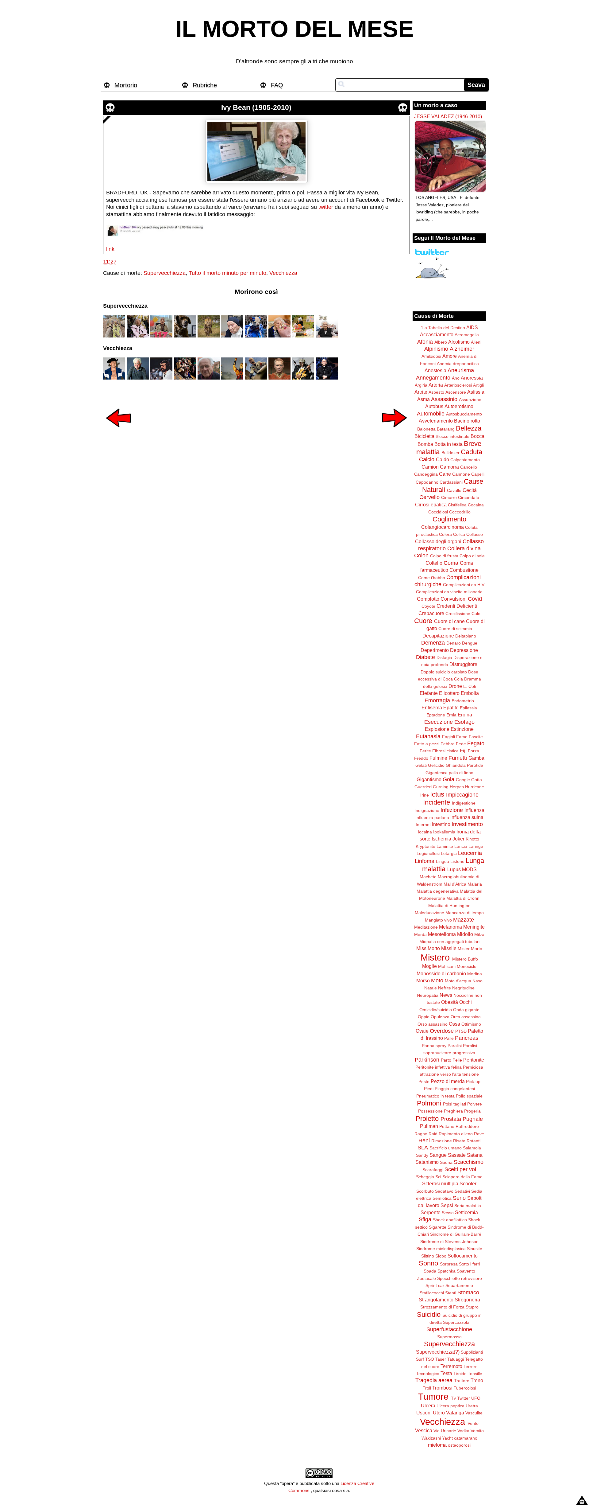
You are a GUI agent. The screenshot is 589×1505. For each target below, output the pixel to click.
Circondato (468, 497)
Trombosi (442, 1387)
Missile (448, 948)
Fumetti (457, 758)
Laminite (445, 846)
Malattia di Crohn (462, 898)
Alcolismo (459, 342)
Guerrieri (423, 786)
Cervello (429, 497)
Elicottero (449, 693)
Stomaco (468, 1292)
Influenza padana (432, 817)
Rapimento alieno (456, 1133)
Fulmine (438, 758)
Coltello (433, 563)
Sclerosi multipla (440, 1183)
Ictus (437, 794)
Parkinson (427, 1060)
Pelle (457, 1060)
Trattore (461, 1380)
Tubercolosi (465, 1388)
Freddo (421, 758)
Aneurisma (461, 370)
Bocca (477, 436)
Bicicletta (424, 436)
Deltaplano (465, 636)
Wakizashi (431, 1438)
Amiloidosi (431, 356)
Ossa (454, 1024)
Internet (423, 824)
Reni (424, 1140)
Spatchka (446, 1271)
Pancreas (466, 1038)
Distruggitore (463, 664)
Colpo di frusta (444, 555)
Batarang (446, 429)
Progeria (472, 1111)
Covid (475, 599)
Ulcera (428, 1405)
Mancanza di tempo (464, 912)
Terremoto (451, 1366)
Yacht (447, 1438)
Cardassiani (451, 482)
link (110, 249)
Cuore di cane (449, 621)
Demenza (433, 643)
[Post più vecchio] (394, 431)
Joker (458, 838)
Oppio (423, 1016)
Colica (459, 534)
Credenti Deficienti (457, 606)
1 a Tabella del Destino (443, 327)
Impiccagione (462, 795)
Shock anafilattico (450, 1219)
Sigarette (437, 1227)
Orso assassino (433, 1024)
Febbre (448, 743)
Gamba (476, 758)
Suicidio (429, 1314)
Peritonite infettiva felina (438, 1067)
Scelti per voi (460, 1169)
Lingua (442, 861)
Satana (475, 1155)
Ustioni (424, 1412)
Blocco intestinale (452, 436)
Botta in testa (448, 444)
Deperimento (435, 650)
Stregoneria (467, 1299)
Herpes (457, 786)
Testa (446, 1373)
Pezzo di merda (448, 1081)
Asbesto (436, 392)
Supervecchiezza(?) (438, 1352)
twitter (325, 207)
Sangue (438, 1155)
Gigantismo (429, 779)
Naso (477, 980)
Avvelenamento (436, 420)
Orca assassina (466, 1016)
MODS (469, 869)
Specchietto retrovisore (459, 1278)
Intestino (441, 824)
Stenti (450, 1292)
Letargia (449, 853)
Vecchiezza (283, 273)
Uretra (472, 1405)
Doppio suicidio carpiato (444, 671)
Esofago (464, 722)
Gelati (421, 765)
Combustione (464, 570)
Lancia (460, 846)
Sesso (448, 1212)
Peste (423, 1081)
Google (463, 779)
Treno (477, 1380)
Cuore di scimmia (455, 628)
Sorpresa (449, 1263)
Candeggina (426, 474)
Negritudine (463, 987)
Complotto (428, 599)
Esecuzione (438, 722)
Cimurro (449, 497)
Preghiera (453, 1111)
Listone (457, 861)
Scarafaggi (432, 1169)
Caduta (471, 452)
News (446, 995)
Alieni (476, 342)
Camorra (449, 467)
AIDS (472, 327)
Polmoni (429, 1103)
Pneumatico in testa (435, 1096)
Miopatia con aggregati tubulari (449, 941)
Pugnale (473, 1119)
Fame (462, 736)
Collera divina (464, 548)
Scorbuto (425, 1191)
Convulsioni (454, 599)
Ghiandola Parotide (464, 765)
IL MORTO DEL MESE (294, 29)
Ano (456, 378)
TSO (429, 1359)
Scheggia (425, 1176)
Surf (420, 1359)
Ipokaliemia (444, 831)
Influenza (474, 810)
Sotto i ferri (469, 1263)
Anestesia (435, 370)
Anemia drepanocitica (458, 363)
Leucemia (470, 853)
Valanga (455, 1412)
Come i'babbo (431, 577)
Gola (448, 779)
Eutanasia (428, 736)
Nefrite (444, 987)
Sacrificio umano (445, 1147)
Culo (476, 613)
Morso (423, 980)
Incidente (436, 802)
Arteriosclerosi (458, 385)
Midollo (465, 934)
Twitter (463, 1398)
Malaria (475, 884)
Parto (446, 1060)
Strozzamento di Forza (442, 1306)
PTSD (461, 1031)
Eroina (465, 714)
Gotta (476, 779)
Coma (451, 563)
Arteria (436, 385)
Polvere (474, 1103)
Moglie (429, 966)
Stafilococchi (432, 1292)
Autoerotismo (459, 406)
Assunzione (470, 399)
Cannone (461, 474)
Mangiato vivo (438, 920)
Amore (449, 356)
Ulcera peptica (450, 1405)
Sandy (422, 1155)
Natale (430, 987)
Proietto (427, 1118)
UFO (475, 1398)
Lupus (454, 869)
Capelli (477, 474)
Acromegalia (467, 334)
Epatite (451, 707)
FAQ (277, 85)
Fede (461, 743)
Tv (453, 1398)
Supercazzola (456, 1322)
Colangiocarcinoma (442, 527)
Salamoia (472, 1147)
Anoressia (472, 377)
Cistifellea (457, 504)
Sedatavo (444, 1191)
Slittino (427, 1256)
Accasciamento (436, 334)
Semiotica (442, 1198)
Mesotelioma (442, 934)
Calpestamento (465, 459)
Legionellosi (428, 853)
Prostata (451, 1119)
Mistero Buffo (465, 959)
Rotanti (473, 1140)
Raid (433, 1133)
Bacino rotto (467, 420)
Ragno (420, 1133)
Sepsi (447, 1205)
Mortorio (125, 85)
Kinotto (472, 838)
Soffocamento (463, 1255)
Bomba (425, 444)
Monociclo (466, 966)
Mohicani (447, 966)
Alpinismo (436, 349)
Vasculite (474, 1412)
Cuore (423, 621)
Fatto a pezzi (426, 743)
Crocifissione (457, 613)
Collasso (474, 534)
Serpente (431, 1212)
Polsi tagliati (454, 1103)
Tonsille (475, 1373)
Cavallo (454, 490)
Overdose (442, 1031)
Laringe (475, 846)
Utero (439, 1412)
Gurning (440, 786)
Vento (473, 1423)
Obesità (449, 1002)
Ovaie (422, 1031)
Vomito (477, 1430)
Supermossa (449, 1336)
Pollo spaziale (469, 1096)
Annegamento (433, 378)
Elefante (429, 693)
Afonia (425, 342)
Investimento (467, 824)
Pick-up (473, 1081)
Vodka (463, 1430)
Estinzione (462, 729)
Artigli (478, 385)
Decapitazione (438, 635)
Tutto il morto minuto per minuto (227, 273)
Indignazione (426, 810)
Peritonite (473, 1059)
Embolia (470, 693)
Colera (445, 534)
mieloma (437, 1445)
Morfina (474, 973)
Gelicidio (436, 765)
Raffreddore (467, 1126)
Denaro (453, 643)
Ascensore (455, 392)
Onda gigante (466, 1009)
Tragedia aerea (433, 1380)
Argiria (421, 385)
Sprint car (434, 1285)
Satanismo (427, 1162)
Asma (423, 399)
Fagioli (448, 736)
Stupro (472, 1306)
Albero (440, 342)
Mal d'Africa (455, 884)
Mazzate (463, 920)
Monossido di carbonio (441, 973)
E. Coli (469, 686)
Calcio (426, 459)
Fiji (463, 750)
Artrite (420, 392)
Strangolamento (436, 1299)
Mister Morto (470, 948)
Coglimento (449, 519)
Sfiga (425, 1219)
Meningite (474, 927)
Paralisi (455, 1045)
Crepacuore (431, 613)
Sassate (457, 1155)
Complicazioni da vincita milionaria (449, 591)
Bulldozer (450, 452)
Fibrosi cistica (445, 750)
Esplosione (437, 729)
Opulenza (440, 1016)
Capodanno (427, 482)
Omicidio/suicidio (435, 1009)
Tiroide (460, 1373)
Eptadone (435, 714)
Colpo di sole (472, 555)
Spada (430, 1271)
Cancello (468, 467)
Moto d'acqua (458, 980)
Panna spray (434, 1045)
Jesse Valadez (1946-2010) (448, 116)
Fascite (476, 736)
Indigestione (463, 803)
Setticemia (466, 1212)
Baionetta (426, 429)
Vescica (423, 1430)
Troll (427, 1388)
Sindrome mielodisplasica (441, 1248)
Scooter (468, 1183)
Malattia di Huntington (449, 905)
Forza (473, 750)
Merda (420, 934)
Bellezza (468, 428)
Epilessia (468, 707)
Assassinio (444, 399)
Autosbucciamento (464, 413)
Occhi (465, 1002)
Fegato (475, 743)
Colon (421, 555)
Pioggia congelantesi (455, 1088)
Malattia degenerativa (438, 891)
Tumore (433, 1397)
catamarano (465, 1438)
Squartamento (459, 1285)
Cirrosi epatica (431, 504)
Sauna (446, 1162)
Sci (438, 1176)
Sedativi (462, 1191)
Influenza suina (466, 817)
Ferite (425, 750)
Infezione (452, 810)
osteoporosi (459, 1445)
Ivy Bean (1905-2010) (256, 107)
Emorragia (437, 700)
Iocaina (425, 831)
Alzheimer (462, 349)
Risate (459, 1140)
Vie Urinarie (444, 1430)
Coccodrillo (460, 511)
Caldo (442, 459)
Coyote (428, 606)
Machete (428, 876)
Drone (455, 686)
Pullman (429, 1126)
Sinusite (474, 1248)
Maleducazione (429, 912)
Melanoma (450, 927)
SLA (423, 1147)
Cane (445, 474)
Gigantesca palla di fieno (449, 772)
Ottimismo (471, 1024)
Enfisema (432, 707)
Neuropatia (427, 995)
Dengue (469, 643)
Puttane (446, 1126)
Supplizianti (472, 1352)
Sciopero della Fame (462, 1176)
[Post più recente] (118, 431)
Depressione (464, 650)
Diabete (425, 657)
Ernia (451, 714)
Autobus (434, 406)
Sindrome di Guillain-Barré (455, 1234)
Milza (479, 934)
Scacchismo (468, 1162)
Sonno (428, 1263)
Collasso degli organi (438, 541)
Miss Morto (428, 948)
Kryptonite (425, 846)
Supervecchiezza (165, 273)
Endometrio (463, 700)
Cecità (470, 490)
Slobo (440, 1256)
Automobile (431, 414)
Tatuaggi (455, 1359)
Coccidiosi (438, 511)
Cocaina (476, 504)
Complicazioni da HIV (463, 584)
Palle (449, 1038)
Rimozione (441, 1140)
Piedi (428, 1088)
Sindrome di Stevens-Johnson (449, 1241)
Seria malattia (467, 1205)
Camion (430, 467)
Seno (459, 1198)
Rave (479, 1133)
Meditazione (426, 927)
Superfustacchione (449, 1329)
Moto (437, 980)
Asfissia (475, 392)
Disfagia (444, 657)
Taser (440, 1359)
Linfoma (424, 861)
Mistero (435, 957)
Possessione (430, 1111)
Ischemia (441, 838)
